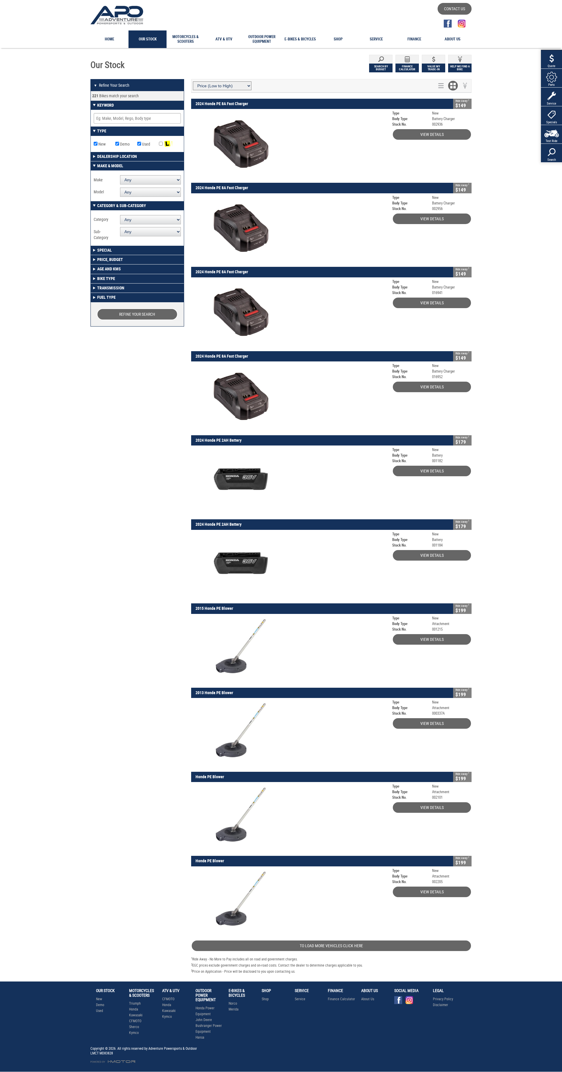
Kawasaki (136, 1015)
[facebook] (448, 24)
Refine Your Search (111, 85)
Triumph (135, 1003)
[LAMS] (170, 144)
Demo (124, 144)
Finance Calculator (341, 999)
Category (101, 219)
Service (300, 999)
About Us (367, 999)
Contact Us (454, 8)
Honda (133, 1009)
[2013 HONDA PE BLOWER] (290, 732)
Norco (233, 1003)
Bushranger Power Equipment (209, 1029)
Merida (234, 1009)
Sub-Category (101, 234)
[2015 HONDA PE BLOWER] (290, 648)
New (101, 144)
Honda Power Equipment (205, 1011)
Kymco (134, 1033)
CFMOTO (135, 1021)
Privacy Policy (443, 999)
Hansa (200, 1037)
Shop (265, 999)
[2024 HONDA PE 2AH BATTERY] (290, 480)
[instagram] (461, 24)
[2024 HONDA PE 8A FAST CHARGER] (290, 143)
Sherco (134, 1027)
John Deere (204, 1020)
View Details (432, 134)
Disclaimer (440, 1005)
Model (99, 192)
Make (98, 179)
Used (145, 144)
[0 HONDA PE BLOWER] (290, 816)
